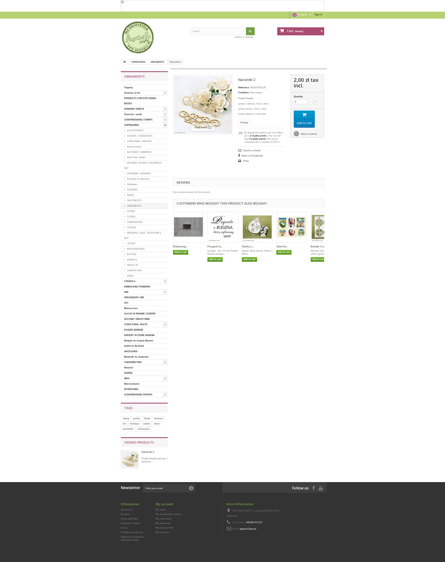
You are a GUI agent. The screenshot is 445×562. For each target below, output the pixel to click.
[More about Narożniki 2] (129, 459)
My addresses (163, 523)
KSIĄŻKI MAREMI (133, 330)
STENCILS (129, 281)
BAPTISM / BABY (136, 157)
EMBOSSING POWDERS (137, 286)
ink (124, 423)
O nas (124, 527)
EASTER (131, 254)
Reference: (243, 87)
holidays (134, 423)
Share (245, 122)
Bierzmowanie (133, 146)
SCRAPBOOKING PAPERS (138, 394)
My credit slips (163, 518)
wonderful (128, 429)
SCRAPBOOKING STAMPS (138, 119)
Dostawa (125, 514)
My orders (161, 509)
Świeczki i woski (133, 114)
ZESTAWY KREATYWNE (137, 319)
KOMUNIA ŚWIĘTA (134, 109)
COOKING (132, 189)
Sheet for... (282, 246)
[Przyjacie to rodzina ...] (222, 227)
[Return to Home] (124, 62)
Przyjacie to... (215, 246)
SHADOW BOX (134, 222)
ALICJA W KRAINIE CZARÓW (139, 313)
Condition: (243, 92)
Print (246, 161)
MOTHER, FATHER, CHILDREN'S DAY (142, 165)
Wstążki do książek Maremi (138, 340)
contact (238, 37)
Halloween (131, 184)
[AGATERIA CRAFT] (153, 37)
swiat (156, 423)
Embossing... (180, 246)
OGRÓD (128, 373)
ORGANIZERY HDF (134, 297)
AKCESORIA (130, 351)
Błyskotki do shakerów (136, 357)
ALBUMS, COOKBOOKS (139, 136)
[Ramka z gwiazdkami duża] (257, 227)
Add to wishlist (308, 134)
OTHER (130, 211)
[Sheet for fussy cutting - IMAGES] (291, 227)
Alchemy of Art (132, 93)
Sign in (318, 14)
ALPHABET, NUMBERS (139, 152)
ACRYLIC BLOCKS (134, 346)
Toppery (128, 87)
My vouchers (162, 532)
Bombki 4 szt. (318, 246)
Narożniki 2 (147, 451)
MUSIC (130, 195)
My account (164, 504)
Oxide (147, 418)
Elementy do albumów (137, 179)
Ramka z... (248, 246)
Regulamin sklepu (130, 523)
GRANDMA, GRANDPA (138, 173)
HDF (126, 292)
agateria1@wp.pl (248, 529)
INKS (127, 378)
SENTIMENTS (134, 200)
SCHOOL (131, 227)
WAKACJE (132, 265)
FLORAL (131, 216)
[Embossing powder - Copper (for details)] (188, 227)
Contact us (126, 509)
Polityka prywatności (132, 532)
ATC (126, 303)
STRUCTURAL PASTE (135, 324)
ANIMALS (131, 259)
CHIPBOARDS (138, 62)
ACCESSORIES (135, 130)
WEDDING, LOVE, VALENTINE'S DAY (142, 235)
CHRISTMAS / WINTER (138, 141)
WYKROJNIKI (131, 389)
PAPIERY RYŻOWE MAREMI (139, 335)
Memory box (130, 308)
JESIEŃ (130, 243)
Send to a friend (252, 150)
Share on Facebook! (252, 155)
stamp (126, 418)
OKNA (130, 276)
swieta (146, 423)
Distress (158, 418)
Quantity (298, 96)
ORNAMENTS (157, 62)
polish (136, 418)
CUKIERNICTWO (133, 362)
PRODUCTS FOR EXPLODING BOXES (140, 101)
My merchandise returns (169, 514)
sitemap (249, 37)
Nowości (128, 367)
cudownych (143, 429)
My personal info (165, 527)
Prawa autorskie (129, 518)
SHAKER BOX (134, 270)
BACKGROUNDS (135, 249)
